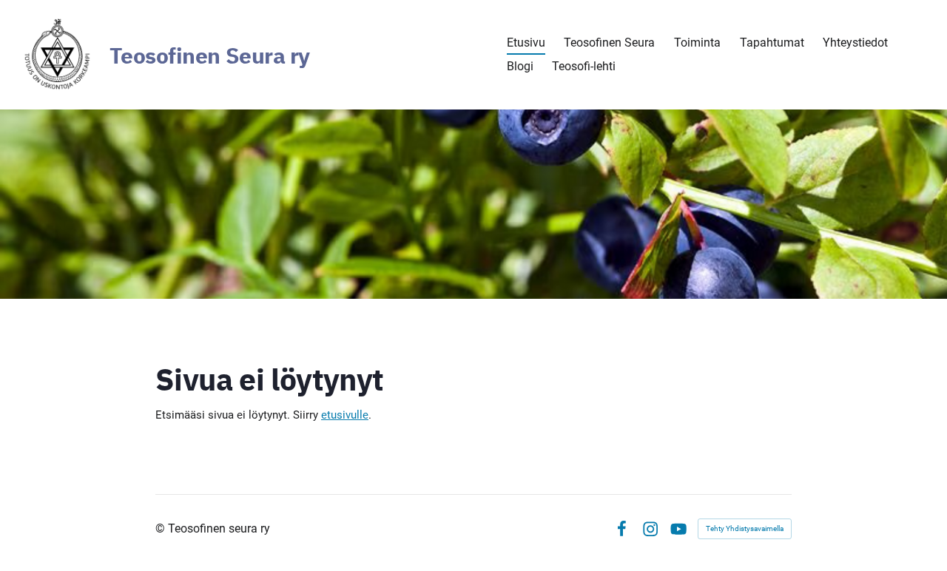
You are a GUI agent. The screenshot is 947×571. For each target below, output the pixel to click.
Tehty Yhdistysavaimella (744, 528)
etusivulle (344, 415)
